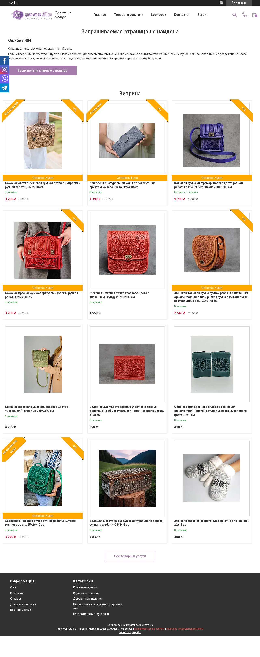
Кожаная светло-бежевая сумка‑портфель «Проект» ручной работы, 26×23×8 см (42, 185)
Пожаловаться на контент (149, 628)
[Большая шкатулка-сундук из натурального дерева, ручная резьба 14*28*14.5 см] (127, 478)
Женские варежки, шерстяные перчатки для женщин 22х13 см (211, 522)
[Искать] (235, 15)
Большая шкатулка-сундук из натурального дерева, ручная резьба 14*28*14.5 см (127, 522)
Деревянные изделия (88, 598)
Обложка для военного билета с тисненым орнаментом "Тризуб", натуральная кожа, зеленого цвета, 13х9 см (210, 410)
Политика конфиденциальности (184, 628)
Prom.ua (148, 625)
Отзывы (15, 598)
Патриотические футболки (91, 614)
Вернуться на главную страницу (42, 70)
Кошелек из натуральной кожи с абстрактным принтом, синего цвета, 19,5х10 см (122, 185)
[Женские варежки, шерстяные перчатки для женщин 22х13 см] (212, 478)
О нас (13, 587)
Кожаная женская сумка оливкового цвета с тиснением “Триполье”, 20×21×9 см (36, 408)
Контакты (182, 15)
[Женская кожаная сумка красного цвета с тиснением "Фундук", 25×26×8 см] (127, 250)
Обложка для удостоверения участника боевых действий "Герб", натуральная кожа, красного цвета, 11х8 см (127, 410)
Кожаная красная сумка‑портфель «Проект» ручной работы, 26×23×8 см (41, 295)
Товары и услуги (127, 15)
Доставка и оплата (23, 604)
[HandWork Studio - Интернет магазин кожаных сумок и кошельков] (31, 15)
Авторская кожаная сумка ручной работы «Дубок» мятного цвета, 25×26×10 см (40, 522)
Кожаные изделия (85, 587)
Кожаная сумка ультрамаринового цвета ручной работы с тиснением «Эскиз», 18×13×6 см (208, 185)
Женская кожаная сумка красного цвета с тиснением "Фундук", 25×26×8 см (119, 295)
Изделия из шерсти (86, 593)
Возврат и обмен (21, 609)
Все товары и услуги (130, 556)
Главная (100, 15)
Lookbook (158, 15)
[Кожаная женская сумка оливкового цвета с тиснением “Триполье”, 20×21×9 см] (42, 364)
